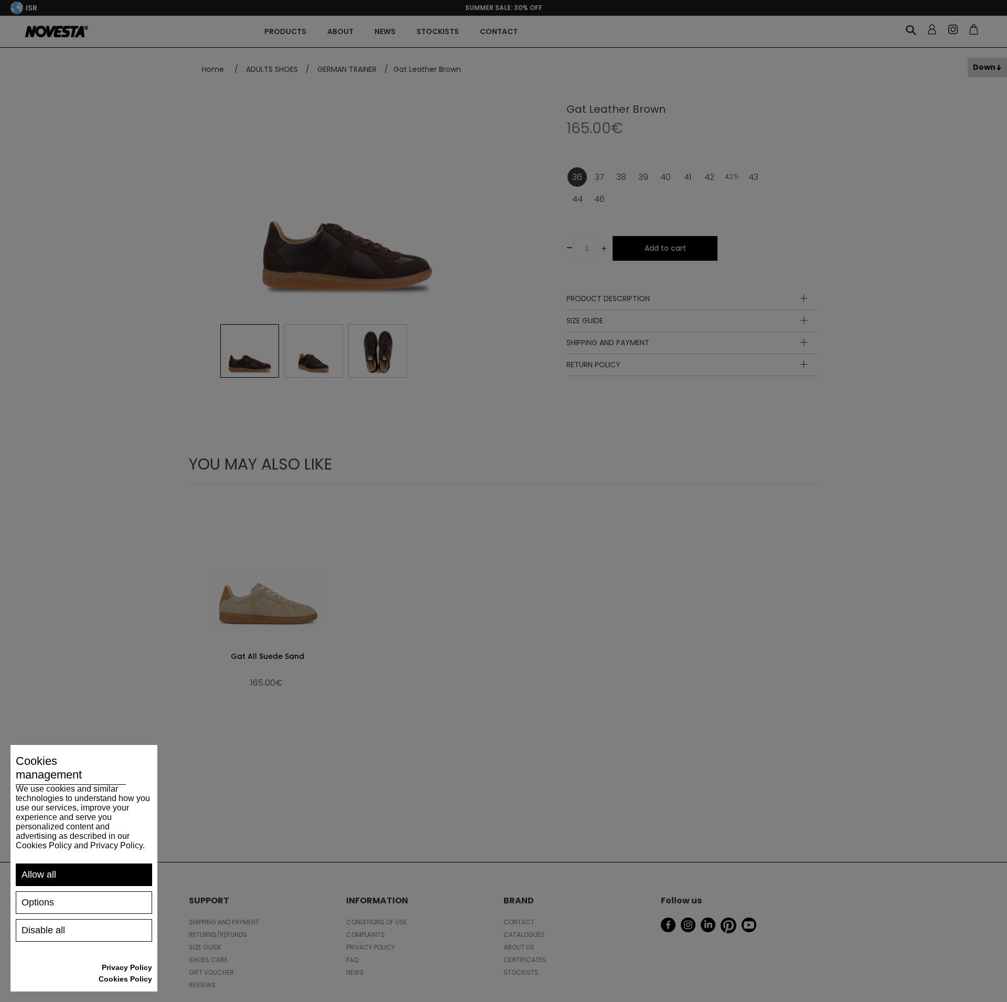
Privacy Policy (127, 967)
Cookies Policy (125, 979)
